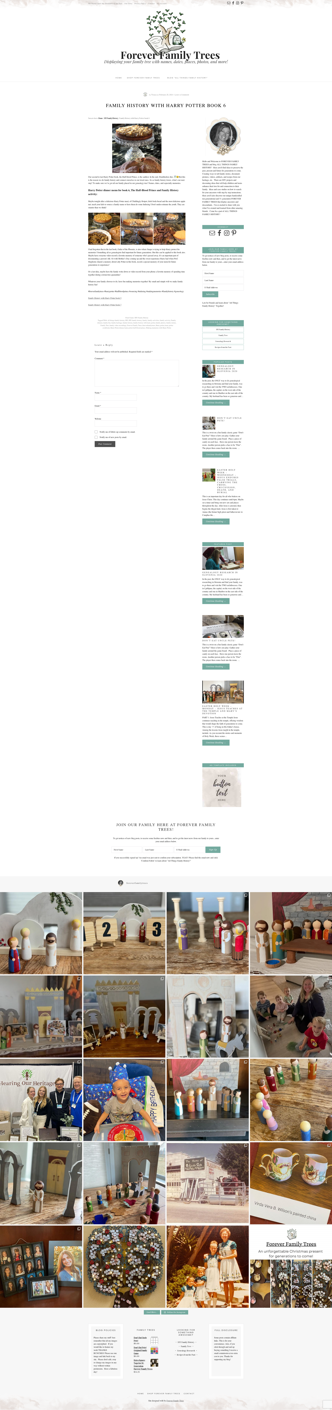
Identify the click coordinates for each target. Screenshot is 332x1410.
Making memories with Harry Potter (158, 328)
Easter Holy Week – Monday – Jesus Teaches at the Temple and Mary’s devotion (222, 710)
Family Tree (105, 325)
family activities (153, 320)
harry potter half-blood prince (135, 328)
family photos (161, 323)
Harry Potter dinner (117, 328)
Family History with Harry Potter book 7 (104, 304)
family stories (171, 323)
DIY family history (135, 320)
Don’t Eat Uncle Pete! (229, 419)
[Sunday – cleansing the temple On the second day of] (124, 1017)
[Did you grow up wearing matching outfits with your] (208, 1267)
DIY (126, 320)
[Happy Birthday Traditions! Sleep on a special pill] (124, 1100)
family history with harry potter (144, 323)
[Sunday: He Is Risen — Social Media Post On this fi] (41, 933)
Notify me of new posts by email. (113, 437)
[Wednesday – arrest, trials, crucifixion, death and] (208, 933)
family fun (107, 323)
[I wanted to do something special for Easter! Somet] (124, 1183)
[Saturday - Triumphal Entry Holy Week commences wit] (208, 1017)
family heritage (116, 323)
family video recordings (118, 325)
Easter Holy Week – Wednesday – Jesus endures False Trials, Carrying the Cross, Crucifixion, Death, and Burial (228, 481)
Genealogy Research (223, 341)
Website (98, 418)
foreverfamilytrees (149, 325)
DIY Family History (141, 317)
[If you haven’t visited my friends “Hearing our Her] (41, 1100)
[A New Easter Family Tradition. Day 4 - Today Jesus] (208, 1100)
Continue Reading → (218, 403)
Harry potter (160, 325)
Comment (99, 358)
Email (98, 405)
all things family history (116, 320)
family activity (165, 320)
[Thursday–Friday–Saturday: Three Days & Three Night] (124, 933)
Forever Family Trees (134, 325)
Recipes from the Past (223, 347)
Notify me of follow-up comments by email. (117, 431)
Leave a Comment (182, 95)
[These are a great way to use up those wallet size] (41, 1267)
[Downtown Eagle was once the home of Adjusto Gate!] (208, 1183)
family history (128, 323)
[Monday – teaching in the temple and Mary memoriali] (41, 1017)
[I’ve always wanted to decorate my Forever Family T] (124, 1267)
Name (98, 392)
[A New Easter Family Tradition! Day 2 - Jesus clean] (41, 1183)
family (145, 320)
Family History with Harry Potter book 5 (104, 298)
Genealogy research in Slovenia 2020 (227, 368)
